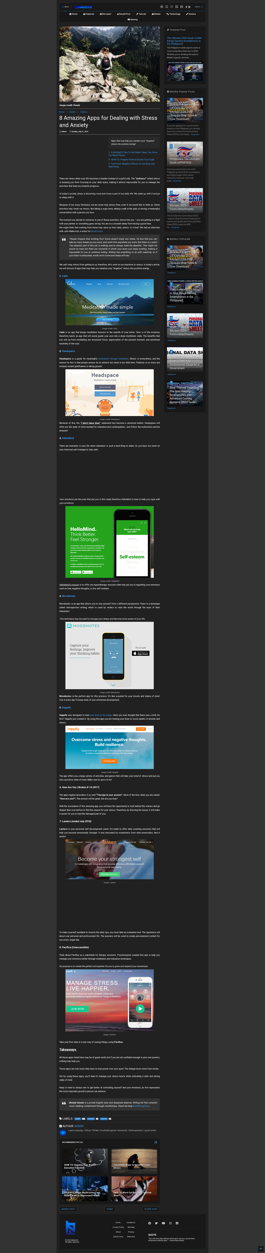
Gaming (134, 19)
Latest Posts (118, 1237)
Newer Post (68, 1209)
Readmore (195, 134)
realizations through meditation (113, 358)
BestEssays (97, 231)
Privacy (131, 1232)
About (118, 1232)
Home (74, 14)
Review (157, 14)
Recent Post (124, 14)
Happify (66, 707)
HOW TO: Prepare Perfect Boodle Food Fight (132, 159)
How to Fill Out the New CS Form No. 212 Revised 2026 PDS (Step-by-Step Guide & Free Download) (184, 112)
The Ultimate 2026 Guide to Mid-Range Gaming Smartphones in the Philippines (184, 41)
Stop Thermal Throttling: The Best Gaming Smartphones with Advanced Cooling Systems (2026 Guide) (184, 395)
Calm (65, 276)
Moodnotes (68, 596)
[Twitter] (176, 7)
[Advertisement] (82, 156)
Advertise (131, 1237)
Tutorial (142, 14)
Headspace (68, 351)
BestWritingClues (141, 1106)
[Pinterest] (161, 7)
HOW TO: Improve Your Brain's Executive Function (80, 1166)
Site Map (131, 1227)
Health (72, 112)
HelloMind (68, 438)
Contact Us (131, 1223)
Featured (89, 14)
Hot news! (106, 14)
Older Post (151, 1209)
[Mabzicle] (83, 8)
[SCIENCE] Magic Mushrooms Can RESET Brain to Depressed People (82, 1194)
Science (192, 14)
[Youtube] (166, 7)
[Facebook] (181, 7)
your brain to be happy (100, 715)
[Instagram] (171, 7)
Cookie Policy (118, 1227)
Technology (174, 14)
